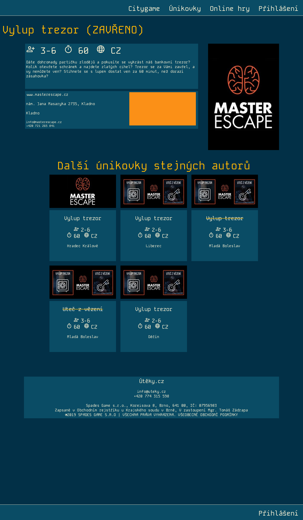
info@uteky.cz (151, 391)
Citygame (144, 8)
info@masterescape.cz (44, 122)
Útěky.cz (151, 381)
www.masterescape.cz (47, 94)
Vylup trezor (82, 218)
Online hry (230, 8)
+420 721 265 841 (40, 126)
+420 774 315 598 (151, 396)
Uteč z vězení (83, 309)
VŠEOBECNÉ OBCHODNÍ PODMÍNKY (208, 414)
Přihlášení (279, 8)
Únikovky (185, 8)
